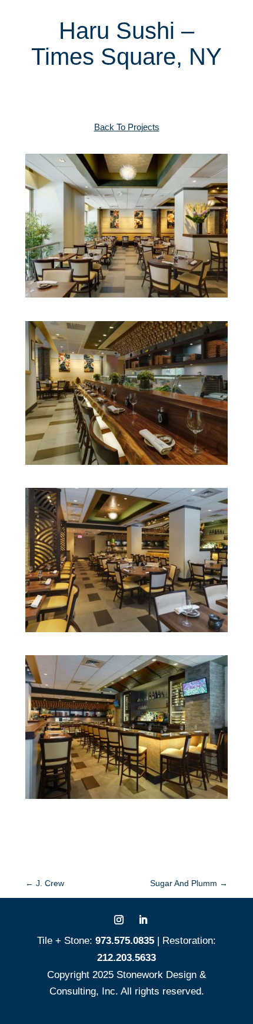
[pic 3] (126, 798)
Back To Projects (126, 127)
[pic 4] (126, 464)
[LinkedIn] (143, 921)
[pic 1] (126, 297)
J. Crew (44, 883)
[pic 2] (126, 631)
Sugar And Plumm (189, 883)
